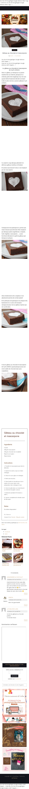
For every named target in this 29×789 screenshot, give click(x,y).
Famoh (11, 56)
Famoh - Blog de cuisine (18, 517)
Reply (25, 593)
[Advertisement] (14, 144)
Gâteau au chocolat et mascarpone (14, 53)
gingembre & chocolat (15, 577)
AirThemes (14, 778)
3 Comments (18, 56)
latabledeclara (12, 609)
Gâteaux (14, 50)
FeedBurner (18, 679)
